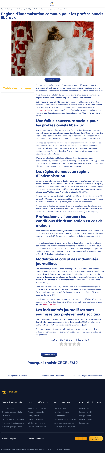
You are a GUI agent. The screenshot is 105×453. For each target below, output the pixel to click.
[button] (1, 3)
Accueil (3, 9)
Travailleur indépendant (38, 402)
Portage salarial (12, 9)
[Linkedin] (85, 438)
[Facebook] (81, 438)
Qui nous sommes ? (36, 438)
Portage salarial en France (90, 402)
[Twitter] (77, 438)
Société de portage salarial (13, 402)
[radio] (61, 344)
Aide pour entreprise (62, 402)
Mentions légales (9, 438)
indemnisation (44, 110)
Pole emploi (23, 9)
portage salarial (49, 305)
